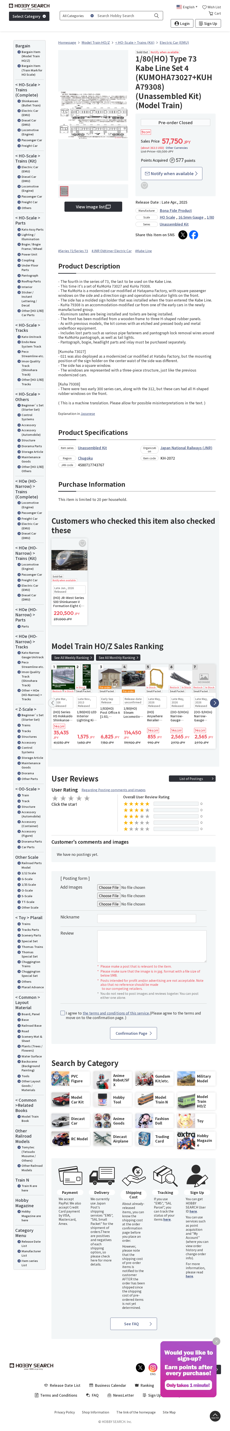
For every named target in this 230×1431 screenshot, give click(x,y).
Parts (25, 626)
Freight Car (30, 145)
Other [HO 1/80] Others (33, 469)
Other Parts (30, 779)
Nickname (69, 917)
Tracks (26, 731)
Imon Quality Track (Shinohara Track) (31, 367)
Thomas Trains (32, 946)
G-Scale (27, 879)
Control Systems (28, 417)
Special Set (30, 941)
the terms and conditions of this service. (116, 1013)
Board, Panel (31, 1014)
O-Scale (27, 890)
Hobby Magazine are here (31, 1215)
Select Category (26, 16)
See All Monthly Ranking (117, 657)
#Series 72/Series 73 (73, 251)
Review (67, 933)
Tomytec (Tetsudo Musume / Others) (29, 1153)
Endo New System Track (31, 344)
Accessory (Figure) (29, 833)
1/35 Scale (29, 884)
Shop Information (95, 1412)
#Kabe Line (143, 251)
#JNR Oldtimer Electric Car (112, 251)
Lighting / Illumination (30, 236)
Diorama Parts (32, 446)
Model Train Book (30, 1118)
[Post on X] (182, 234)
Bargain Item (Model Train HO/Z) (31, 56)
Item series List (30, 1263)
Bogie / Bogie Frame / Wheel (32, 246)
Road (25, 1031)
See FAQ (131, 1323)
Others (26, 208)
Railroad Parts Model (32, 865)
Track (25, 801)
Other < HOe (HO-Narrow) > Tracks (32, 694)
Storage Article (32, 451)
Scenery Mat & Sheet (32, 1038)
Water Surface (32, 1056)
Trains (26, 725)
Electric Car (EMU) (30, 112)
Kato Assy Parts (33, 229)
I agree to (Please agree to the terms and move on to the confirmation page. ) (133, 1015)
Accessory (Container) (30, 823)
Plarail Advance (33, 987)
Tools (25, 1076)
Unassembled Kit (174, 224)
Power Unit (29, 254)
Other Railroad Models (32, 1167)
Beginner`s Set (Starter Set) (33, 407)
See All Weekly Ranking (71, 657)
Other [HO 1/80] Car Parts (33, 312)
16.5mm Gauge (190, 217)
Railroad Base (32, 1025)
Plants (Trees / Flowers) (32, 1048)
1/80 (210, 217)
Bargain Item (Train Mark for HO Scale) (32, 70)
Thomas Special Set (30, 954)
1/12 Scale (29, 873)
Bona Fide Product (176, 210)
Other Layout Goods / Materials (31, 1085)
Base (25, 1019)
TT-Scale (28, 902)
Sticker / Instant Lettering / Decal (29, 299)
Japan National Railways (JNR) (186, 447)
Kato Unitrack (31, 337)
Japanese (88, 413)
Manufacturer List (31, 1253)
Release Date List (31, 1243)
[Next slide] (214, 702)
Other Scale (30, 907)
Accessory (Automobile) (31, 432)
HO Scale (167, 217)
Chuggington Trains (31, 964)
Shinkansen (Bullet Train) (31, 103)
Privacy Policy (64, 1412)
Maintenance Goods (31, 459)
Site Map (169, 1412)
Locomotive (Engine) (30, 132)
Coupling (28, 260)
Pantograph (30, 275)
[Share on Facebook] (193, 234)
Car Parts (28, 847)
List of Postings (191, 778)
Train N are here (29, 1188)
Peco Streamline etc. (33, 353)
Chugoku (85, 458)
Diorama (28, 773)
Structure (28, 440)
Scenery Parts (31, 935)
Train (25, 795)
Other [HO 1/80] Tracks (33, 381)
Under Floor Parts (30, 267)
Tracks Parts (30, 929)
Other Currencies (177, 148)
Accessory (29, 425)
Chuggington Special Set (31, 973)
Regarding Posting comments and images (114, 790)
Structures (29, 736)
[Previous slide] (52, 702)
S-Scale (27, 896)
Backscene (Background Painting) (31, 1065)
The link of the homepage (136, 1412)
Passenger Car (32, 140)
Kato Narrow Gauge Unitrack (33, 654)
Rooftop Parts (31, 281)
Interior (27, 287)
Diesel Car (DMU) (29, 122)
